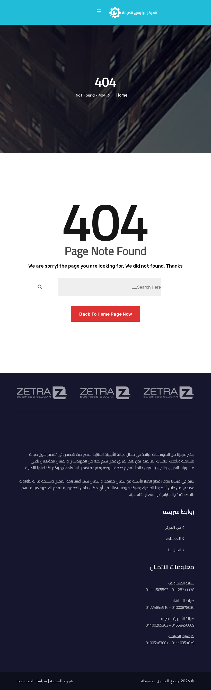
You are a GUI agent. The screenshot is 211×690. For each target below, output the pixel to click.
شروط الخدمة (61, 681)
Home (120, 95)
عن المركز (173, 527)
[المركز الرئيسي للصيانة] (133, 12)
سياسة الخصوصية (32, 681)
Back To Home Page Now (105, 314)
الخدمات (173, 538)
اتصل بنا (174, 550)
